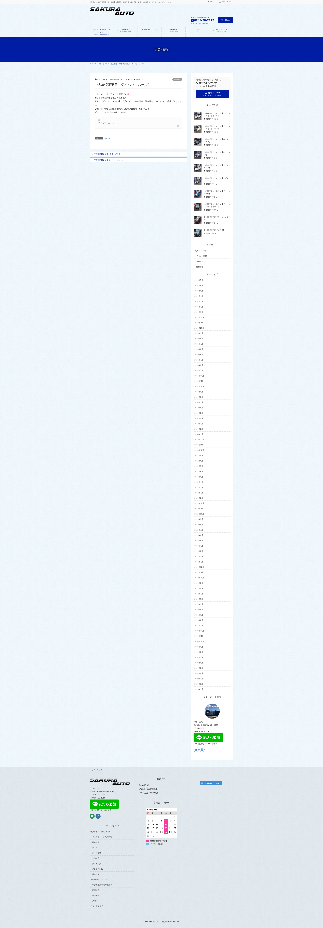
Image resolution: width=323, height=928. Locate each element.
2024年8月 (198, 397)
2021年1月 (198, 625)
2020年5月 (198, 668)
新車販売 (95, 890)
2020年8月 (198, 652)
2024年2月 (198, 429)
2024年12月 (199, 376)
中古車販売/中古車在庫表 (102, 885)
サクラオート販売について (101, 832)
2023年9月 (198, 455)
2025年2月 (198, 370)
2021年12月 (199, 567)
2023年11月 (199, 445)
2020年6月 (198, 663)
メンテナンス (97, 869)
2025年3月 (198, 365)
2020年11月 (199, 636)
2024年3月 (198, 424)
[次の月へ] (175, 809)
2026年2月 (198, 307)
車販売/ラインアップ (98, 880)
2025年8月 (198, 339)
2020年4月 (198, 673)
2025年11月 (199, 323)
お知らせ (199, 261)
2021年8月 (198, 588)
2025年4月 (198, 360)
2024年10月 (199, 386)
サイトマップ (226, 2)
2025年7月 (198, 344)
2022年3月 (198, 551)
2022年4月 (198, 546)
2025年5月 (198, 355)
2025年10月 (199, 328)
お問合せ (227, 20)
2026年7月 (198, 280)
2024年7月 (198, 402)
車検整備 (95, 858)
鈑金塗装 (95, 874)
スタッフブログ (200, 251)
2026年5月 (198, 291)
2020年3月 (198, 679)
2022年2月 (198, 556)
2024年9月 (198, 392)
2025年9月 (198, 333)
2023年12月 (199, 440)
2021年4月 (198, 610)
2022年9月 (198, 519)
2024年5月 (198, 413)
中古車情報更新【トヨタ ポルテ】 (108, 154)
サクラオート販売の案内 (102, 837)
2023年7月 (198, 466)
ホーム (212, 2)
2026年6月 (198, 285)
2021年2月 (198, 620)
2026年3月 (198, 301)
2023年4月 (198, 482)
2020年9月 (198, 647)
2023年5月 (198, 477)
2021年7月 (198, 594)
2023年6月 (198, 471)
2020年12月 (199, 631)
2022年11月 (199, 509)
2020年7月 (198, 657)
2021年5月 (198, 604)
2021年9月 (198, 583)
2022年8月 (198, 525)
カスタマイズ (97, 848)
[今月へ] (170, 809)
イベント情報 (201, 256)
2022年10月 (199, 514)
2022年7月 (198, 530)
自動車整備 (94, 842)
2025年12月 (199, 317)
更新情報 (177, 79)
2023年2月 (198, 493)
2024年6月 (198, 408)
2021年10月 (199, 578)
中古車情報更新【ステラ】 (214, 230)
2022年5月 (198, 540)
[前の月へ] (166, 809)
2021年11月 (199, 572)
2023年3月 (198, 487)
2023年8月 (198, 461)
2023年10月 (199, 450)
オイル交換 (96, 853)
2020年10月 (199, 641)
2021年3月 (198, 615)
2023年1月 (198, 498)
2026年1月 (198, 312)
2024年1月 (198, 434)
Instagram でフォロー (212, 783)
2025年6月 (198, 349)
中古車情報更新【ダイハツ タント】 (109, 160)
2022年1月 (198, 562)
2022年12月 (199, 503)
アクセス (94, 901)
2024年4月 (198, 418)
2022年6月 (198, 535)
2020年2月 (198, 684)
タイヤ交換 (96, 864)
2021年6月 (198, 599)
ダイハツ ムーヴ (106, 123)
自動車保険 (94, 895)
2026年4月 (198, 296)
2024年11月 (199, 381)
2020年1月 (198, 689)
